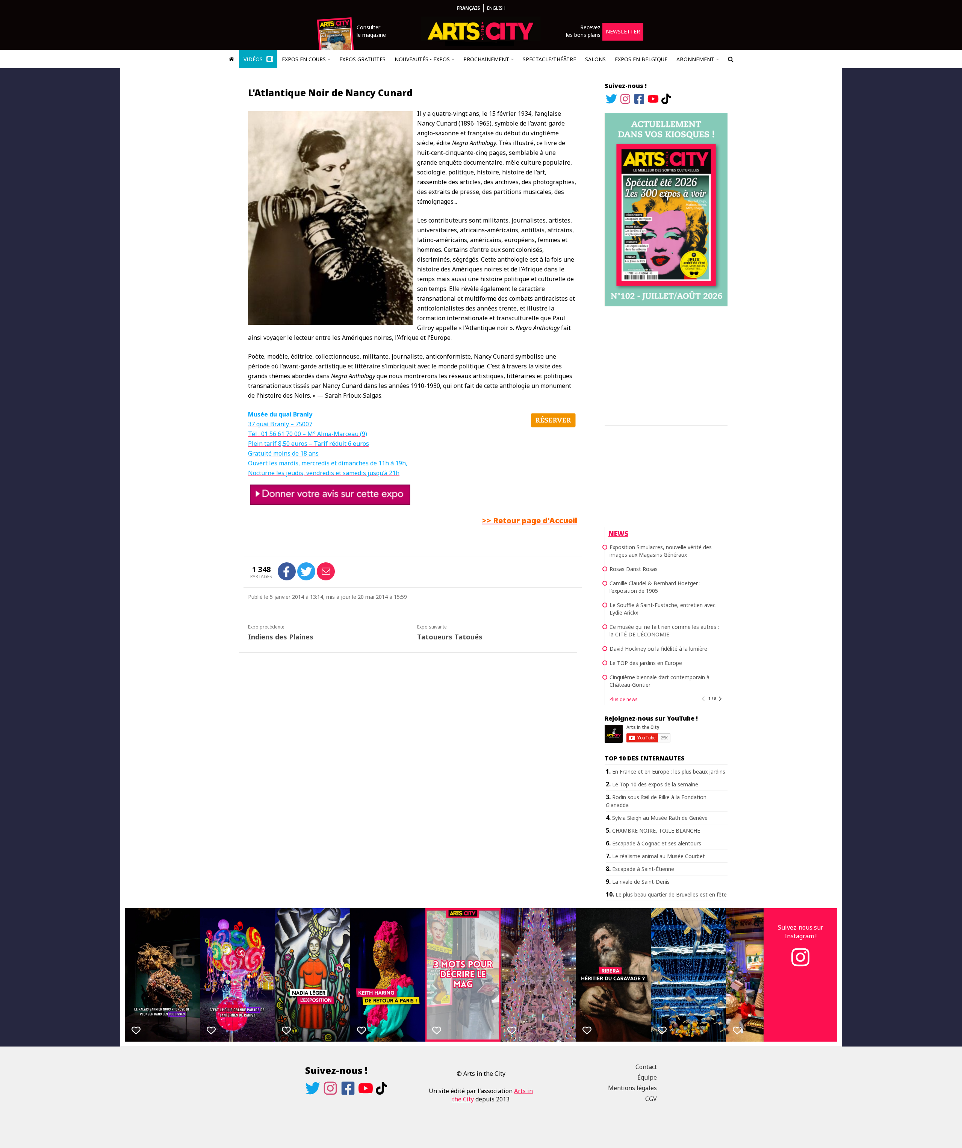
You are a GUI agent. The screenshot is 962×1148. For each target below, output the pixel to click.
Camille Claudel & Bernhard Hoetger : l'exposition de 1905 (655, 587)
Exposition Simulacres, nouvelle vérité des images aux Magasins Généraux (661, 551)
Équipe (647, 1077)
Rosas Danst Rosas (634, 568)
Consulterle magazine (371, 31)
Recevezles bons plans (583, 31)
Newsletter (623, 31)
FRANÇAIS (468, 8)
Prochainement (486, 59)
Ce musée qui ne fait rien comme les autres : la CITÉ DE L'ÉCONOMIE (664, 630)
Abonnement (695, 59)
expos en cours (304, 59)
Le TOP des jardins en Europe (646, 662)
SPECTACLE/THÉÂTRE (549, 59)
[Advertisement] (666, 365)
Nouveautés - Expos (422, 59)
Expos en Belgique (641, 59)
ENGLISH (496, 8)
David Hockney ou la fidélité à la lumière (658, 648)
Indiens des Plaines (280, 636)
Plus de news (624, 699)
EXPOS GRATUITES (362, 59)
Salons (595, 59)
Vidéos (254, 59)
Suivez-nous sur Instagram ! (800, 931)
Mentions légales (632, 1088)
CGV (651, 1099)
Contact (646, 1067)
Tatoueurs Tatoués (450, 636)
